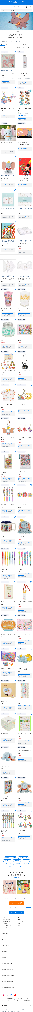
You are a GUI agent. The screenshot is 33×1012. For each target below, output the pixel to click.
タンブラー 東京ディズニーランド (8, 308)
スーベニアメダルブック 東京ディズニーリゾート (8, 602)
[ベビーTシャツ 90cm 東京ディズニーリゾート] (8, 394)
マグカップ (3, 536)
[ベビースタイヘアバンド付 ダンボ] (8, 983)
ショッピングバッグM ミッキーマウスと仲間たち (24, 864)
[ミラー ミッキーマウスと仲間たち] (8, 918)
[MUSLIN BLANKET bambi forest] (24, 199)
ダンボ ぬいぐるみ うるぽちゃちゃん (8, 143)
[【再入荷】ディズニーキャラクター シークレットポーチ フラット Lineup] (24, 97)
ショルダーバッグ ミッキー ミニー (25, 370)
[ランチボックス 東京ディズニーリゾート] (8, 625)
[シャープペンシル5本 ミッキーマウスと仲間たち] (24, 558)
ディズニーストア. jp (5, 81)
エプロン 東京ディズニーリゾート (25, 927)
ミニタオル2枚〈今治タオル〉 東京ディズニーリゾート (8, 700)
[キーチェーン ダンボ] (24, 394)
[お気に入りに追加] (15, 52)
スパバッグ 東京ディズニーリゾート (8, 895)
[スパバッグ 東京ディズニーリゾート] (8, 885)
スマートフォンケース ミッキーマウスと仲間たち (8, 472)
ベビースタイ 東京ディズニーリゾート (25, 960)
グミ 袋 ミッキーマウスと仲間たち (8, 668)
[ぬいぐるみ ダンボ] (24, 526)
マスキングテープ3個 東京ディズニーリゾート (24, 505)
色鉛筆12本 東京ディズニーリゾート (25, 734)
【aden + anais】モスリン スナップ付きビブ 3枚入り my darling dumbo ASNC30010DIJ (25, 279)
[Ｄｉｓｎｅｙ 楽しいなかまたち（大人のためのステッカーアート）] (24, 166)
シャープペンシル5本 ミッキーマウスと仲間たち (24, 569)
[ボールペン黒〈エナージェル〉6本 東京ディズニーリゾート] (8, 820)
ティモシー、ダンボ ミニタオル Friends (7, 74)
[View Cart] (30, 7)
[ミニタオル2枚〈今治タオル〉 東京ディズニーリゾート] (8, 690)
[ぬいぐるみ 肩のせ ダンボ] (24, 983)
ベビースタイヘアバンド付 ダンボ (8, 992)
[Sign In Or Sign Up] (6, 7)
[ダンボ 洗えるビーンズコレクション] (8, 166)
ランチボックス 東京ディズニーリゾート (8, 635)
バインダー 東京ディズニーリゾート (25, 472)
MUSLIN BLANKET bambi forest (24, 211)
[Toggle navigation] (3, 7)
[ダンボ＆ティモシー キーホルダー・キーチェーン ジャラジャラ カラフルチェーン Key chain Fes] (8, 97)
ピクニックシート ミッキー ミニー (25, 634)
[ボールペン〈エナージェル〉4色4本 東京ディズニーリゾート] (8, 495)
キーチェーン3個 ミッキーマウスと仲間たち (24, 438)
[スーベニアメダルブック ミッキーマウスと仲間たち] (8, 787)
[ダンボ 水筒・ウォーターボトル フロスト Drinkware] (24, 61)
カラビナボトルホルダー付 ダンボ (8, 437)
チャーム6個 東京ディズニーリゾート (24, 831)
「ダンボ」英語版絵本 (5, 243)
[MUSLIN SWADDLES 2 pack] (8, 199)
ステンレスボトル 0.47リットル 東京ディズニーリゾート (25, 602)
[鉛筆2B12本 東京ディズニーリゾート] (24, 690)
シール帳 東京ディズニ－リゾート (25, 339)
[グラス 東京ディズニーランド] (24, 299)
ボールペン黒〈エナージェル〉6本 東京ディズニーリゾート (8, 831)
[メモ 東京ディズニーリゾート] (8, 723)
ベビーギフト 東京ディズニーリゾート (8, 960)
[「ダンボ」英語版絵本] (8, 231)
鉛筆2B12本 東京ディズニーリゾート (24, 700)
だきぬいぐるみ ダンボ (6, 766)
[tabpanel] (16, 2)
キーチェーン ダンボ (22, 404)
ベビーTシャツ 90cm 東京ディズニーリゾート (8, 405)
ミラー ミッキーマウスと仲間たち (8, 927)
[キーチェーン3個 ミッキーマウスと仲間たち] (24, 428)
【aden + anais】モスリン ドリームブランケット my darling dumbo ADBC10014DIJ (25, 244)
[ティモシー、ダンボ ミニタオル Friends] (8, 61)
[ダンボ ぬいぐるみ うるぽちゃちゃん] (8, 133)
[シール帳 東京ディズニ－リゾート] (24, 329)
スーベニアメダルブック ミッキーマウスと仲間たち (8, 797)
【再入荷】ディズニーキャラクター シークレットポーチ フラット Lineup (24, 107)
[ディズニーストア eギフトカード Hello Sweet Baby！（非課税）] (24, 133)
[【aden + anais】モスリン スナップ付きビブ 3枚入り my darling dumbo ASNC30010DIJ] (24, 266)
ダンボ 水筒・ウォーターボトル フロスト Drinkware (25, 74)
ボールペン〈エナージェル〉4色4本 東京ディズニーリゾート (8, 505)
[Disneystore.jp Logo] (16, 7)
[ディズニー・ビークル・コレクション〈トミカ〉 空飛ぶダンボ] (24, 658)
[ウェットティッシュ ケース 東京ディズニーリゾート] (24, 885)
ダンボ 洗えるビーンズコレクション (8, 179)
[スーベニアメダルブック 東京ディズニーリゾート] (8, 592)
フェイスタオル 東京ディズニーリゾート (25, 751)
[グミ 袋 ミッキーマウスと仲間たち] (8, 658)
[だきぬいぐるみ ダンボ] (8, 757)
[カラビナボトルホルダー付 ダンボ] (8, 428)
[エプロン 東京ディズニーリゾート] (24, 918)
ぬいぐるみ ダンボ (21, 536)
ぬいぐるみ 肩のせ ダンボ (23, 992)
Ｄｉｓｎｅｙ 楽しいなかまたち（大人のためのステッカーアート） (24, 179)
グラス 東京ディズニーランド (24, 308)
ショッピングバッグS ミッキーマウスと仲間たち (8, 864)
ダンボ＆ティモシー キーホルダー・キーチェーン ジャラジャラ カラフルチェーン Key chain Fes (8, 107)
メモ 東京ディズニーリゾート (7, 733)
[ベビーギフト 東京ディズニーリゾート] (8, 950)
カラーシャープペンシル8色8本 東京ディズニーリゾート (8, 569)
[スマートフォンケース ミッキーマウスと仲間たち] (8, 461)
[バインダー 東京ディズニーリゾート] (24, 461)
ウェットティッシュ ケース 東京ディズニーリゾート (25, 895)
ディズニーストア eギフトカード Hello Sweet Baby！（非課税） (24, 143)
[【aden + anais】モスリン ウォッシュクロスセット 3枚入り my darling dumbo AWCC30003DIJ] (8, 266)
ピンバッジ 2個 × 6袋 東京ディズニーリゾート (8, 371)
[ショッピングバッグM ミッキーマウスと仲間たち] (24, 854)
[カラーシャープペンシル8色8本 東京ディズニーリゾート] (8, 558)
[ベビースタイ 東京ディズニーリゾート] (24, 950)
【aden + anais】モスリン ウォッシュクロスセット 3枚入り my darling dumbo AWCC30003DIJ (8, 279)
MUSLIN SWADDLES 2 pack (7, 211)
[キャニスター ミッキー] (8, 329)
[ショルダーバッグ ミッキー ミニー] (24, 361)
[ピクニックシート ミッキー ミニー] (24, 625)
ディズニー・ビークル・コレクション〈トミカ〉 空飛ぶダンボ (24, 669)
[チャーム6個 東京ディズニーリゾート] (24, 820)
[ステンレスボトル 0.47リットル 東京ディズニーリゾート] (24, 592)
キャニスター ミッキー (6, 339)
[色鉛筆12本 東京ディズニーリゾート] (24, 723)
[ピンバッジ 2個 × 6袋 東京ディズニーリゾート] (8, 361)
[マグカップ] (8, 526)
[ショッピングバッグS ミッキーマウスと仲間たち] (8, 854)
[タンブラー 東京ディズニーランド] (8, 299)
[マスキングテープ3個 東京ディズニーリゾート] (24, 495)
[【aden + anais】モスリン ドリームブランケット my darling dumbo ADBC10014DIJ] (24, 231)
